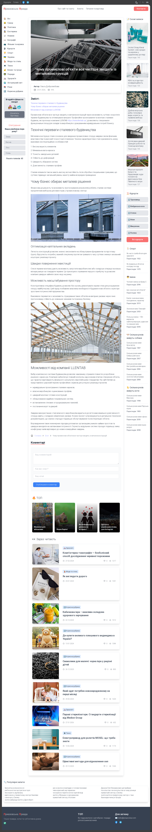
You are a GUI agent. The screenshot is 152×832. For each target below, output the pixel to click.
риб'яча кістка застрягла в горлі (17, 790)
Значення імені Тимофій (136, 309)
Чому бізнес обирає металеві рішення (47, 106)
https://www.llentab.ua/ (77, 120)
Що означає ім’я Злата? (136, 290)
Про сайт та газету (66, 9)
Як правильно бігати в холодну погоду (135, 265)
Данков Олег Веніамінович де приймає (116, 788)
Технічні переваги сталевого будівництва (49, 103)
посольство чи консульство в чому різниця (118, 790)
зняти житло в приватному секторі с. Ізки (117, 795)
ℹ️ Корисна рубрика (72, 607)
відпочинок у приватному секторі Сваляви (21, 795)
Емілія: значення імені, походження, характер (135, 299)
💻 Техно (67, 733)
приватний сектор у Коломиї (64, 797)
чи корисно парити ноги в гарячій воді (68, 793)
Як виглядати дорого (75, 576)
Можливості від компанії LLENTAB (46, 110)
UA (147, 2)
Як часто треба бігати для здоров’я (137, 254)
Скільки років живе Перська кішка (137, 407)
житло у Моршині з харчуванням (65, 795)
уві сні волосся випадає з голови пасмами (70, 788)
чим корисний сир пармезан (64, 790)
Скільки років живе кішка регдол (136, 426)
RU (143, 2)
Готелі (15, 2)
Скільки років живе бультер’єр (134, 344)
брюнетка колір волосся (14, 788)
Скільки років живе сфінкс (137, 417)
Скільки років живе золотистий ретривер (135, 376)
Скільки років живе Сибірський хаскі (134, 354)
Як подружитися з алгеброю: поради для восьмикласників (94, 819)
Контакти (141, 9)
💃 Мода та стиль (70, 572)
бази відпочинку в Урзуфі (111, 797)
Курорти (7, 2)
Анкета (80, 9)
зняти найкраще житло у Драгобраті (19, 800)
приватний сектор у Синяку (111, 793)
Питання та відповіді (95, 9)
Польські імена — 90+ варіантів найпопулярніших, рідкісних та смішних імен (137, 320)
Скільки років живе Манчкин (134, 397)
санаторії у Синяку (12, 797)
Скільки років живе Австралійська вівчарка (136, 365)
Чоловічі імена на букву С (136, 282)
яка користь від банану (14, 793)
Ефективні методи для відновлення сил (85, 761)
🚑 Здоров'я (68, 548)
